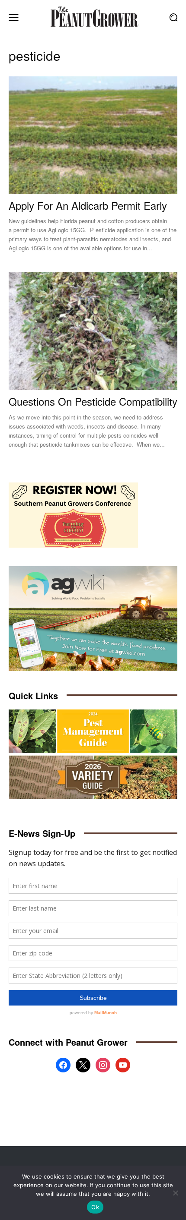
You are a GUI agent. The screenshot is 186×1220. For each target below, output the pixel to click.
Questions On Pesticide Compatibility (93, 401)
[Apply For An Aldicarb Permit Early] (93, 135)
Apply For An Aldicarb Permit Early (88, 205)
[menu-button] (13, 17)
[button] (173, 17)
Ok (95, 1207)
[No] (175, 1192)
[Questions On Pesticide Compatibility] (93, 331)
